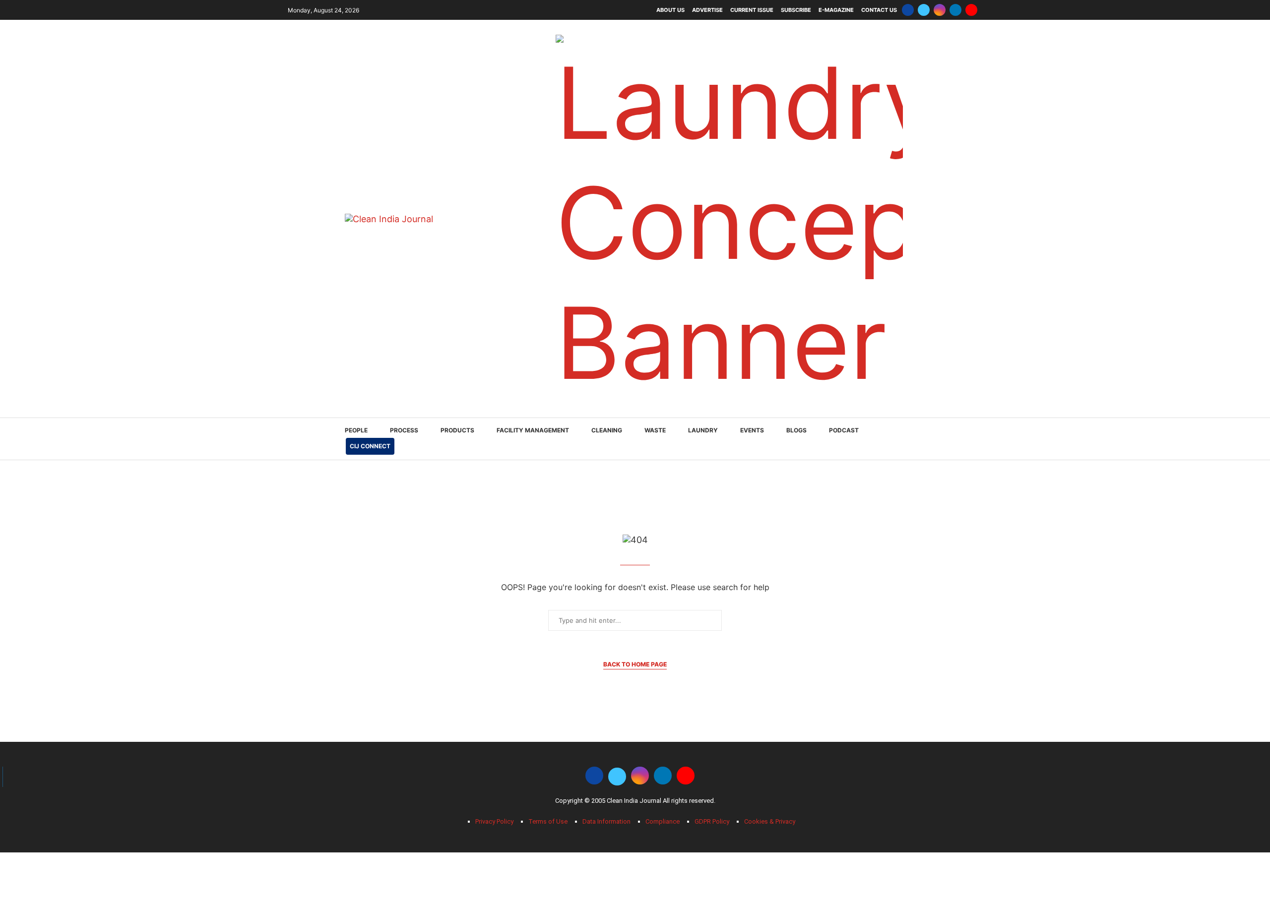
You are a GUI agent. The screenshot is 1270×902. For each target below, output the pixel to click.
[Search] (920, 439)
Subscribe (796, 9)
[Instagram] (940, 10)
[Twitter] (924, 10)
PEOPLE (356, 430)
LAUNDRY (703, 430)
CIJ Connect (370, 446)
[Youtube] (971, 10)
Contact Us (879, 9)
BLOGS (796, 430)
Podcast (844, 430)
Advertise (707, 9)
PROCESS (404, 430)
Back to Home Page (635, 664)
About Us (670, 9)
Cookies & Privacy (769, 821)
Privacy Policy (494, 821)
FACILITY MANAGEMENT (533, 430)
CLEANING (606, 430)
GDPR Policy (712, 821)
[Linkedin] (955, 10)
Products (457, 430)
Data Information (606, 821)
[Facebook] (908, 10)
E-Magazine (836, 9)
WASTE (655, 430)
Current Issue (751, 9)
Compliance (662, 821)
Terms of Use (548, 821)
